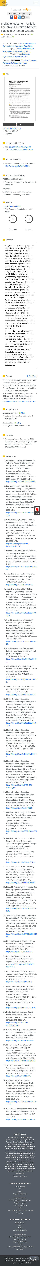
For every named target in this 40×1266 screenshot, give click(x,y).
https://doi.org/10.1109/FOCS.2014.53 (20, 482)
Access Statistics (13, 206)
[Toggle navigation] (36, 3)
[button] (27, 17)
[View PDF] (20, 99)
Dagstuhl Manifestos (20, 1205)
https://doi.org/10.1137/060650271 (19, 952)
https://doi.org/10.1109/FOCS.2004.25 (20, 1008)
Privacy (20, 1263)
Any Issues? (35, 1258)
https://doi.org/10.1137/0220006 (18, 1076)
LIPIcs (20, 1189)
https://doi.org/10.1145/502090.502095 (20, 883)
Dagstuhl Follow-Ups (20, 1194)
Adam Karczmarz (22, 34)
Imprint (13, 1263)
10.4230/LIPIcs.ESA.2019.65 (20, 147)
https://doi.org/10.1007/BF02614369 (19, 1040)
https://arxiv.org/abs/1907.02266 (17, 166)
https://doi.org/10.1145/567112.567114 (20, 1119)
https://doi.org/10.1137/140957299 (19, 808)
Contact (28, 1263)
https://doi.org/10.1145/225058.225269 (20, 862)
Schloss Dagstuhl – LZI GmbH (25, 1258)
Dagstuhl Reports (20, 1203)
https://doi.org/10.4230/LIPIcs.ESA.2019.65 (19, 401)
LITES (20, 1208)
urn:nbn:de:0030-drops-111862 (21, 150)
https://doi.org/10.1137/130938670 (19, 585)
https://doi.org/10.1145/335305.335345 (20, 1061)
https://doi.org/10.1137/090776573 (19, 982)
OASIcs (20, 1191)
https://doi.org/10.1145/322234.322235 (20, 694)
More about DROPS (20, 1176)
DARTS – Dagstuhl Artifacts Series (20, 1200)
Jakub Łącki (6, 37)
